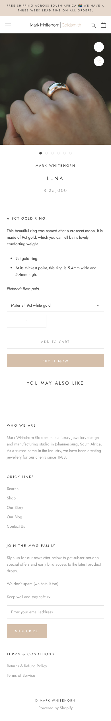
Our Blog (14, 517)
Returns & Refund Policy (27, 666)
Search (12, 488)
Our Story (15, 507)
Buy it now (55, 361)
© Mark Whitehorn (55, 700)
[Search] (93, 24)
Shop (11, 498)
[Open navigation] (8, 25)
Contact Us (16, 526)
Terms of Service (21, 675)
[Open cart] (103, 25)
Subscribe (27, 631)
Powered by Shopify (55, 708)
